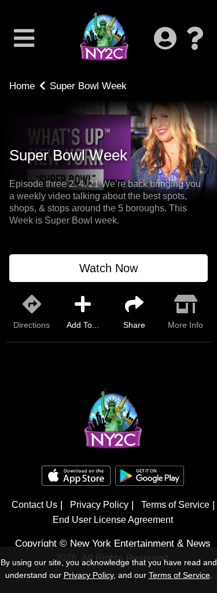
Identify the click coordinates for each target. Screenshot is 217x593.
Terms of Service (175, 505)
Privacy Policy (99, 505)
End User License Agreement (113, 520)
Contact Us (34, 505)
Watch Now (108, 268)
